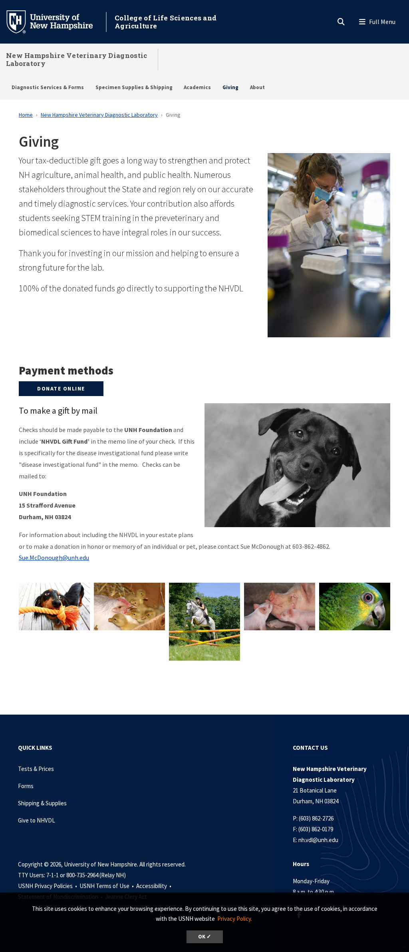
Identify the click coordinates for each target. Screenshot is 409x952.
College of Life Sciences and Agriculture (165, 21)
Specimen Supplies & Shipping (134, 87)
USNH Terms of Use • (107, 886)
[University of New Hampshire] (56, 21)
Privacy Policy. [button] (234, 918)
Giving (230, 87)
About (257, 87)
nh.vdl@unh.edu (318, 840)
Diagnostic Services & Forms (48, 87)
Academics (197, 87)
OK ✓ (204, 936)
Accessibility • (154, 886)
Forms (26, 786)
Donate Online (61, 388)
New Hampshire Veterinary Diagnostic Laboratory (76, 59)
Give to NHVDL (36, 820)
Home (26, 114)
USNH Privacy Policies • (48, 886)
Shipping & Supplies (42, 803)
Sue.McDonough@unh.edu (54, 558)
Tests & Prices (36, 769)
